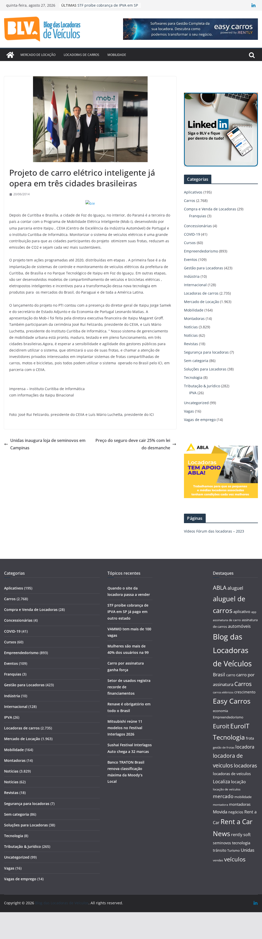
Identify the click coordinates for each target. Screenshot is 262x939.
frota (250, 738)
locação (238, 782)
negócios (235, 812)
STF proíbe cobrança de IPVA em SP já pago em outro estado (127, 611)
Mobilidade (116, 55)
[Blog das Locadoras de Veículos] (10, 55)
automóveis (239, 626)
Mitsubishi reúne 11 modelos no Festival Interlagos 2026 (124, 728)
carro (230, 674)
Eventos (190, 259)
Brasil (219, 674)
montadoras (239, 804)
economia (220, 710)
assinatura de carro (227, 620)
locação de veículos (227, 789)
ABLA (219, 587)
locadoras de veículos (232, 773)
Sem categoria (196, 360)
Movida (220, 812)
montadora (220, 804)
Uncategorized (196, 402)
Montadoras (194, 318)
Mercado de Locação (38, 55)
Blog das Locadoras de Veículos (232, 650)
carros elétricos (223, 692)
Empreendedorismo (201, 251)
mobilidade (243, 796)
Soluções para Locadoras (205, 369)
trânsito (219, 850)
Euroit (221, 726)
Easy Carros (231, 701)
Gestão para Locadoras (203, 268)
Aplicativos (193, 192)
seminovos (222, 842)
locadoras (245, 765)
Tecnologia (193, 377)
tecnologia (241, 842)
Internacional (195, 284)
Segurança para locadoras (206, 352)
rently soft (241, 834)
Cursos (190, 242)
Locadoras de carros (81, 55)
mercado (223, 796)
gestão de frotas (223, 747)
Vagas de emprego (200, 419)
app (253, 612)
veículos (234, 859)
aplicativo (241, 611)
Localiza (221, 781)
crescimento (244, 692)
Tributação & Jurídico (202, 385)
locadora (244, 747)
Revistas (191, 343)
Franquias (197, 215)
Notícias (191, 326)
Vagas (189, 411)
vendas (218, 860)
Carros (189, 200)
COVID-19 (192, 234)
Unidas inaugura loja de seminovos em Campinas (47, 444)
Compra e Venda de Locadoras (210, 209)
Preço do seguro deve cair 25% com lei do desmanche (132, 444)
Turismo (233, 850)
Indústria (192, 276)
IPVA (192, 392)
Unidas (247, 850)
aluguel (235, 588)
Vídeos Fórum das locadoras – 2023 (214, 531)
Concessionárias (198, 225)
